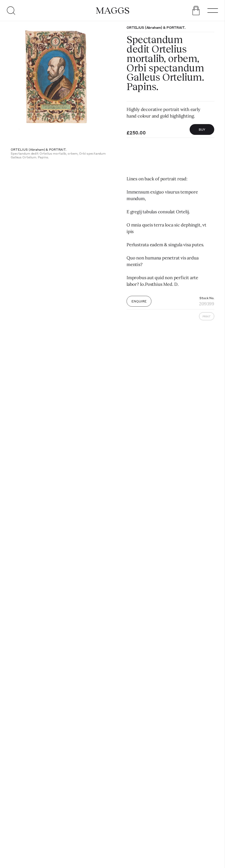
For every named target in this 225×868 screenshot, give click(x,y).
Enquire (139, 301)
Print (207, 316)
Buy (202, 129)
